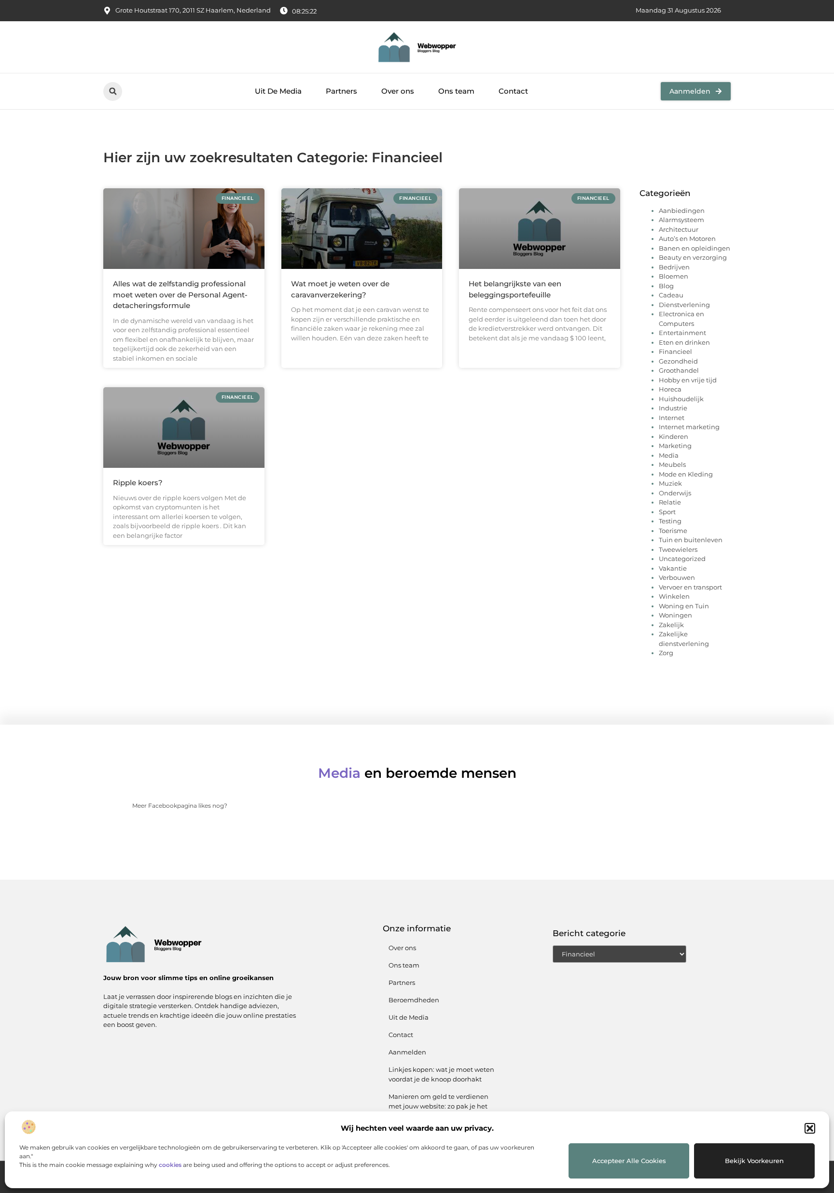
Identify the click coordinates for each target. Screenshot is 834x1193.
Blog (666, 286)
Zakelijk (671, 625)
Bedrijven (674, 267)
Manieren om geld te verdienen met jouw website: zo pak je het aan (438, 1106)
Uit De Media (278, 91)
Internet (671, 417)
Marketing (675, 445)
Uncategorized (682, 558)
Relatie (670, 502)
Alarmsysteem (681, 220)
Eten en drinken (684, 342)
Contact (513, 91)
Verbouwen (677, 577)
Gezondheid (678, 361)
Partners (341, 91)
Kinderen (673, 436)
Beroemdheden (414, 1000)
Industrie (673, 408)
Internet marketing (689, 427)
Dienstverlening (684, 305)
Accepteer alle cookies (629, 1161)
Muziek (670, 483)
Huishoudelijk (681, 399)
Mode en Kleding (686, 474)
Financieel (675, 351)
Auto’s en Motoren (687, 238)
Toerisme (673, 530)
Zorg (666, 653)
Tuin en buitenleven (691, 540)
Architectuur (678, 229)
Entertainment (682, 333)
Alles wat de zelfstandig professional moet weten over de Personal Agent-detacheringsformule (180, 294)
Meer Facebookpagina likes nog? (179, 805)
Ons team (456, 91)
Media (669, 455)
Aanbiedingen (682, 210)
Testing (670, 521)
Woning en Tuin (684, 606)
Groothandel (679, 370)
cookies (170, 1164)
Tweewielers (678, 549)
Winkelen (674, 596)
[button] (810, 1128)
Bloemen (673, 276)
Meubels (672, 464)
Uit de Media (409, 1017)
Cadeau (671, 295)
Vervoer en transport (690, 587)
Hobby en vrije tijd (688, 380)
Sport (667, 512)
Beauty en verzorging (693, 257)
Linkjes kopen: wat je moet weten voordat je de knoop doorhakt (441, 1074)
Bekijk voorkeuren (754, 1161)
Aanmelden (407, 1052)
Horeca (670, 389)
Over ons (397, 91)
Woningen (675, 615)
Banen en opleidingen (694, 248)
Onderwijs (675, 493)
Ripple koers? (138, 482)
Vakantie (673, 568)
